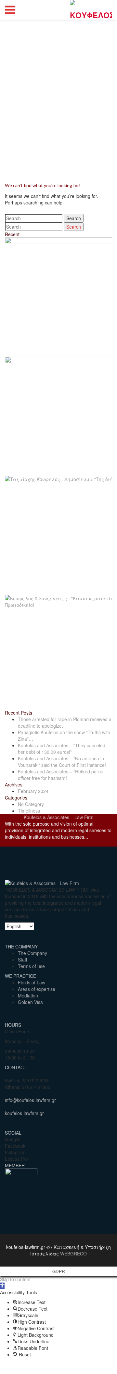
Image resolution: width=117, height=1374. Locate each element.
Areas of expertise (36, 989)
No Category (31, 804)
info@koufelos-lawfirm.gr (30, 1100)
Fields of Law (31, 982)
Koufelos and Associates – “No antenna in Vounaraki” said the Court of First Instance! (62, 761)
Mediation (28, 995)
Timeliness (29, 810)
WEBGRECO (73, 1253)
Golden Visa (30, 1002)
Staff (22, 959)
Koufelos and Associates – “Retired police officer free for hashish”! (60, 774)
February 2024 (33, 791)
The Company (32, 953)
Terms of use (31, 966)
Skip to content (15, 1279)
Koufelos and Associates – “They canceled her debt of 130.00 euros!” (61, 748)
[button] (2, 1286)
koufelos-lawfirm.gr (24, 1113)
